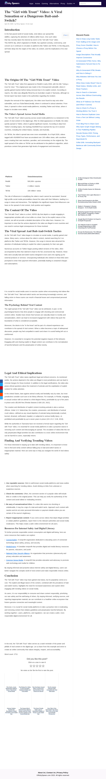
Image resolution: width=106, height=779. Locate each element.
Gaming (45, 3)
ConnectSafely (11, 540)
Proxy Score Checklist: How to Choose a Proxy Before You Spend (87, 48)
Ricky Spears (20, 24)
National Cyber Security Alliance (18, 553)
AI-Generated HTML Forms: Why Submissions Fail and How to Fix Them (88, 64)
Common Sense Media (14, 560)
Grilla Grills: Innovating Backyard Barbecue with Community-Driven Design (88, 145)
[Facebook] (1, 381)
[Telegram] (1, 397)
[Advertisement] (37, 66)
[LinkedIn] (1, 391)
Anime (37, 3)
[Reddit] (1, 394)
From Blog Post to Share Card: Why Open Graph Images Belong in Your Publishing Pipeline (88, 127)
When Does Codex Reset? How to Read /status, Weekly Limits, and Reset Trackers (88, 86)
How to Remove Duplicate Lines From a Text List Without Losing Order (88, 117)
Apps (31, 3)
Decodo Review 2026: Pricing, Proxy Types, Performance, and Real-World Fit (88, 136)
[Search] (99, 3)
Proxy (63, 3)
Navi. (65, 35)
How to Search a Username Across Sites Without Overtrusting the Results (88, 95)
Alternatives (54, 3)
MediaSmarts (11, 546)
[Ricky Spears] (12, 3)
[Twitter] (1, 384)
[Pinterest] (1, 388)
